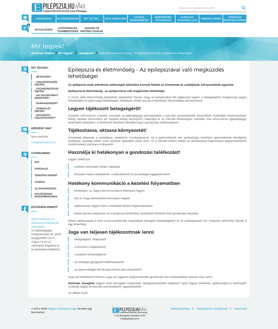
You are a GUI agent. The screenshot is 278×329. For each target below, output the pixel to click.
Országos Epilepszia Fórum (235, 19)
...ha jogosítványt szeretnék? (46, 96)
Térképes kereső (46, 175)
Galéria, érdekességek (139, 19)
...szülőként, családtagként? (45, 116)
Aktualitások (44, 29)
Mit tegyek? (65, 53)
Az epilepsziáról (68, 18)
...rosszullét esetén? (43, 110)
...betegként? (86, 53)
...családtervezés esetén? (46, 83)
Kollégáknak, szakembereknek (46, 195)
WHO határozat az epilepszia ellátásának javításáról (45, 222)
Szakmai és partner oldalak (91, 30)
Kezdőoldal (44, 18)
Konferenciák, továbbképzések (68, 30)
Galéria (40, 182)
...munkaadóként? (46, 103)
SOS (37, 162)
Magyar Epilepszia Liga (62, 308)
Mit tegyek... (92, 18)
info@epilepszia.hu (43, 142)
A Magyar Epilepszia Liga (187, 19)
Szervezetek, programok (163, 19)
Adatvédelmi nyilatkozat (212, 308)
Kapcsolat (41, 168)
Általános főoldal (42, 53)
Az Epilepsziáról (46, 188)
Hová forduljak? (116, 18)
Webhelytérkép (180, 308)
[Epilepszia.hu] (58, 6)
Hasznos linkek (211, 18)
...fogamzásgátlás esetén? (46, 90)
